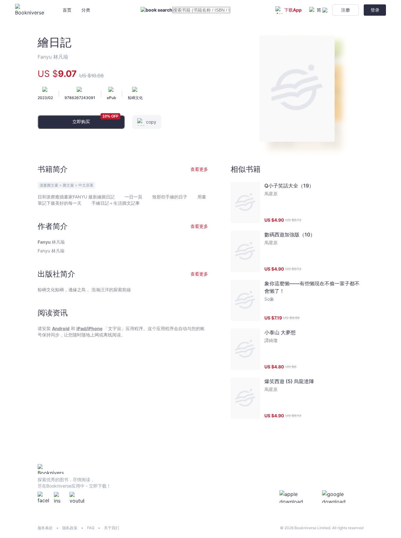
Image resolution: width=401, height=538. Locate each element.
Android (61, 328)
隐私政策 (69, 527)
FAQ (90, 527)
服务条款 (45, 527)
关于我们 (111, 527)
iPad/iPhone (89, 328)
